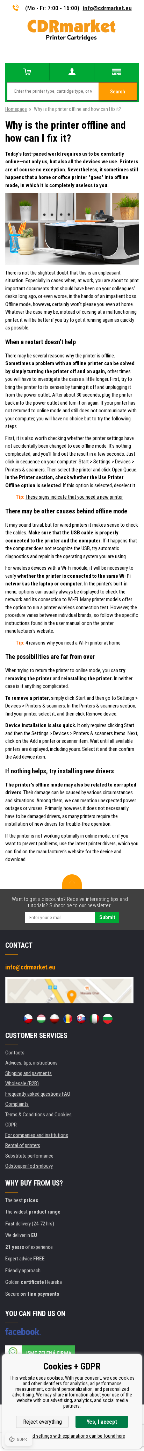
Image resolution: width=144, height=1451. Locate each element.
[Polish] (54, 1019)
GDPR (11, 1125)
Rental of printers (22, 1145)
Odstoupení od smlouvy (29, 1166)
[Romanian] (68, 1019)
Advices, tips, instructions (31, 1063)
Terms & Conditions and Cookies (38, 1114)
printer (89, 356)
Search (117, 91)
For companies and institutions (36, 1135)
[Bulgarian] (108, 1019)
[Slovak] (81, 1019)
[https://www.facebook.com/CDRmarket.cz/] (23, 1331)
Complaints (17, 1104)
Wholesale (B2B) (22, 1083)
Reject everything (42, 1421)
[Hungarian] (41, 1019)
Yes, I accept (102, 1421)
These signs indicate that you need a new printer (74, 497)
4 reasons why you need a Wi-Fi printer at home (73, 643)
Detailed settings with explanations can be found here (72, 1436)
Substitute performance (29, 1156)
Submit (107, 917)
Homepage (16, 109)
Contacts (14, 1053)
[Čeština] (28, 1019)
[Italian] (94, 1019)
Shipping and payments (28, 1073)
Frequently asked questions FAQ (37, 1094)
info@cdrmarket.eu (107, 8)
